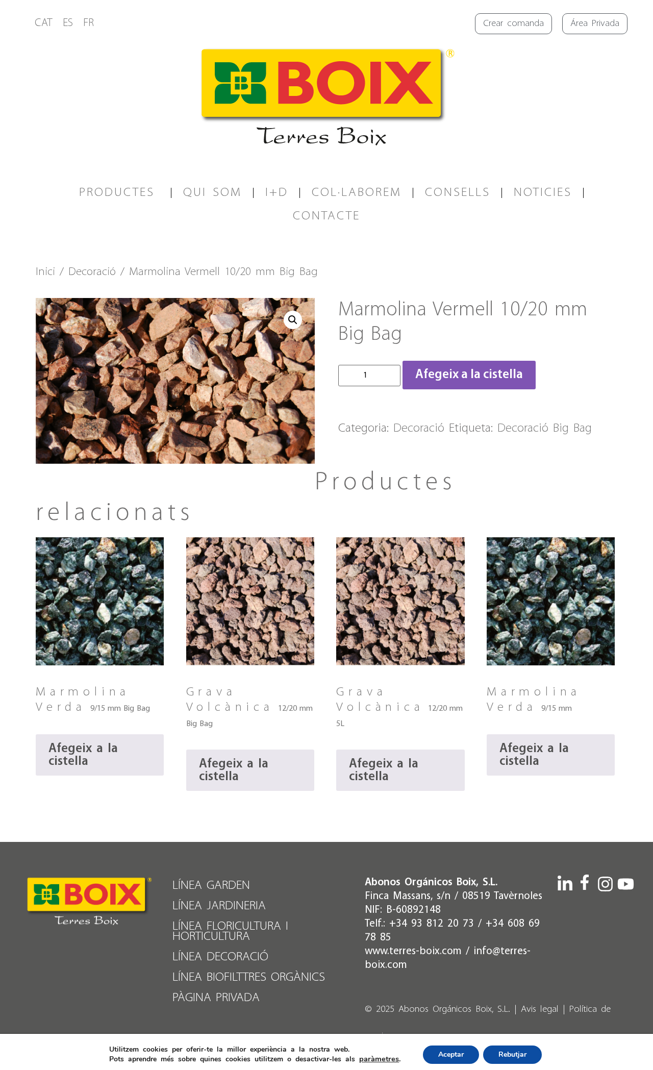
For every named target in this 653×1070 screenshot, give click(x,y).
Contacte (326, 216)
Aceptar (451, 1054)
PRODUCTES (117, 192)
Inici (45, 272)
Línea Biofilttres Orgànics (248, 977)
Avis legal (540, 1009)
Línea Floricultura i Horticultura (230, 931)
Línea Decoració (220, 957)
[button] (293, 320)
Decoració (92, 272)
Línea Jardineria (219, 906)
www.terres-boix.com (413, 951)
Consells (457, 192)
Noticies (543, 192)
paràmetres (379, 1058)
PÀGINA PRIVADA (216, 997)
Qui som (212, 192)
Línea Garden (211, 885)
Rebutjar (512, 1054)
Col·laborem (356, 192)
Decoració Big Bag (544, 428)
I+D (276, 192)
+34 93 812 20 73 (431, 923)
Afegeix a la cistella (469, 374)
